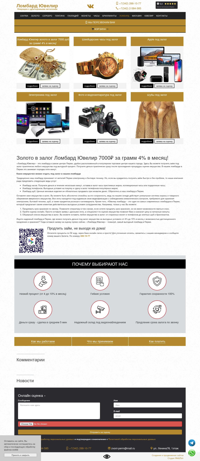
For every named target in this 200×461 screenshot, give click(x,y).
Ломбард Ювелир (37, 5)
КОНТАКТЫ (161, 15)
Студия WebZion (175, 458)
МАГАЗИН (137, 15)
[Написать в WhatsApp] (191, 452)
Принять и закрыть (20, 455)
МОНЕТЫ (86, 15)
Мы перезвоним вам (101, 22)
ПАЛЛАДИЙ (72, 15)
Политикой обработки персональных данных (132, 439)
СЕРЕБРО (47, 15)
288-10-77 (85, 235)
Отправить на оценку (100, 432)
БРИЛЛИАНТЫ (109, 15)
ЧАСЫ (96, 15)
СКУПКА (24, 15)
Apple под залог (157, 39)
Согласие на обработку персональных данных (49, 439)
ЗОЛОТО (35, 15)
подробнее (32, 85)
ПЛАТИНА (60, 15)
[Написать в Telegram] (191, 442)
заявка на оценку (50, 85)
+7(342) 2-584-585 (130, 8)
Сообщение (24, 400)
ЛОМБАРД (124, 15)
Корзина (100, 29)
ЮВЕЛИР (149, 15)
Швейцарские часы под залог (100, 39)
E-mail (117, 411)
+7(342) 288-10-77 (130, 3)
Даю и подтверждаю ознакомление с (88, 439)
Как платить (157, 341)
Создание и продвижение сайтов (167, 455)
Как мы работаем (43, 341)
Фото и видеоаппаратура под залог (100, 94)
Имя (116, 400)
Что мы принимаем (100, 341)
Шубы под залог (157, 94)
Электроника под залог (43, 94)
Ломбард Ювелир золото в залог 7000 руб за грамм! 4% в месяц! (43, 41)
